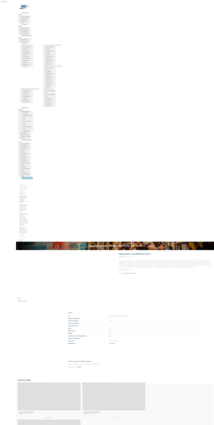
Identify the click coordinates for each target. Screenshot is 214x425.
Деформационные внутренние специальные (52, 65)
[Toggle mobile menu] (16, 183)
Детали (19, 298)
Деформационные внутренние (27, 45)
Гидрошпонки (127, 273)
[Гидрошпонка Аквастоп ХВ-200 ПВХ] (49, 396)
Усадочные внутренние (48, 88)
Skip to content (3, 1)
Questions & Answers (22, 301)
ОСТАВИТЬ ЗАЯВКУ (125, 269)
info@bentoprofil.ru (22, 193)
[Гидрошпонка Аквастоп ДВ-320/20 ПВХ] (114, 396)
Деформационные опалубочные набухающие (30, 88)
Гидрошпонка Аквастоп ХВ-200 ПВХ (26, 412)
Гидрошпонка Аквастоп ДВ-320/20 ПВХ (91, 412)
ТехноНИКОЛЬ (133, 273)
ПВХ (110, 336)
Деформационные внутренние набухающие (52, 45)
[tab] (43, 298)
